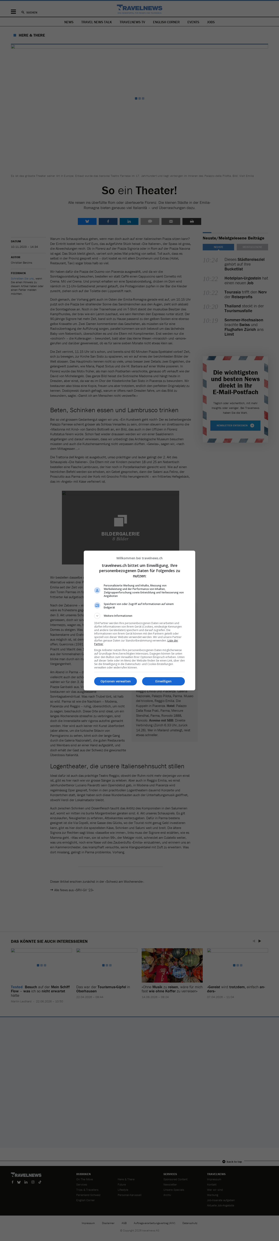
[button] (139, 616)
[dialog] (139, 620)
